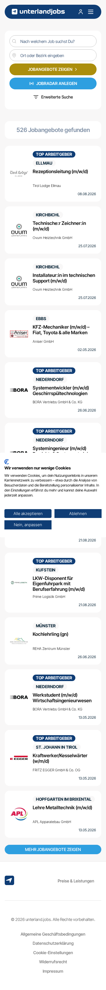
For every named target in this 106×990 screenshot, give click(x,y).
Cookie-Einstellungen (53, 952)
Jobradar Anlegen (56, 83)
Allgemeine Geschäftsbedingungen (53, 934)
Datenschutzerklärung (53, 943)
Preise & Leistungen (76, 880)
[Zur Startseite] (38, 12)
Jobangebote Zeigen (50, 69)
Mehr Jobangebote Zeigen (53, 849)
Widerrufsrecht (53, 961)
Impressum (53, 971)
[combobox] (53, 55)
